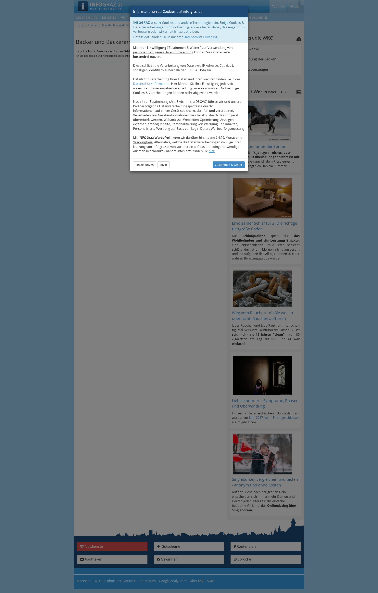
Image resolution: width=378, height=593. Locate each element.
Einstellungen (145, 165)
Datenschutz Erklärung (201, 37)
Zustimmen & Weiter (228, 165)
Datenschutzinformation (151, 84)
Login (163, 165)
